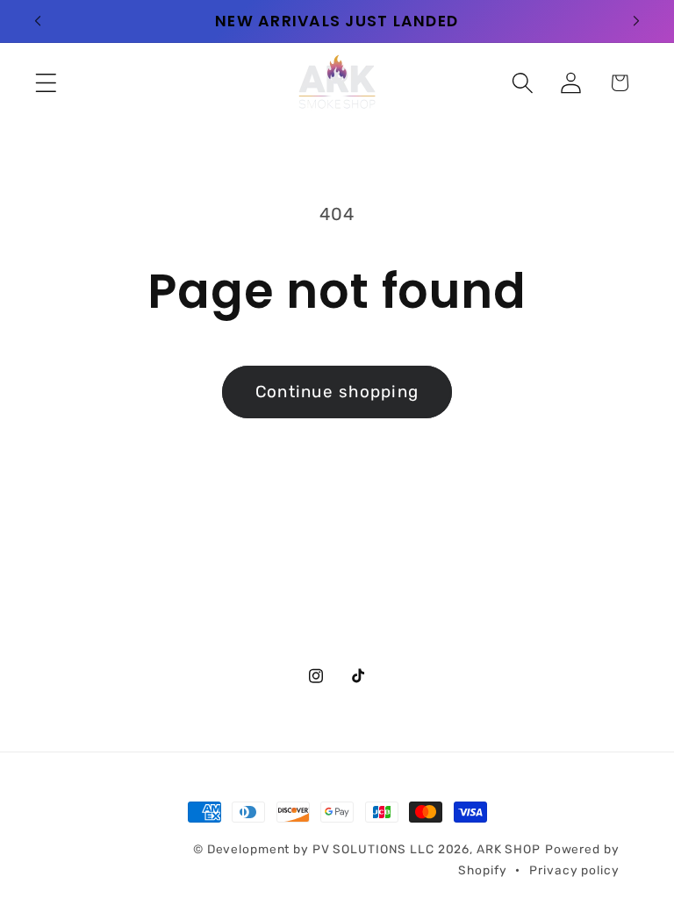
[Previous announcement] (37, 21)
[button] (46, 83)
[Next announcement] (636, 21)
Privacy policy (574, 870)
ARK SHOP (509, 849)
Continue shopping (337, 391)
